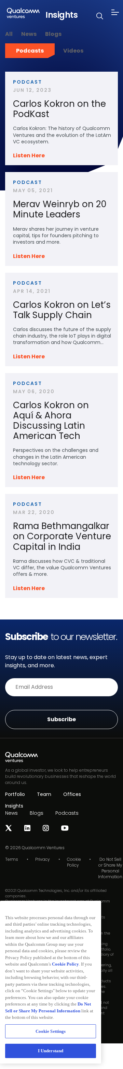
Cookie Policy (74, 862)
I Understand (51, 1050)
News (29, 34)
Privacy (42, 859)
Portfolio (15, 794)
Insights (14, 805)
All (9, 34)
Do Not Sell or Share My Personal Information (110, 868)
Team (44, 794)
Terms (11, 859)
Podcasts (30, 51)
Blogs (53, 34)
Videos (73, 51)
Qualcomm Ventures (43, 848)
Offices (72, 794)
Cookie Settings (51, 1031)
